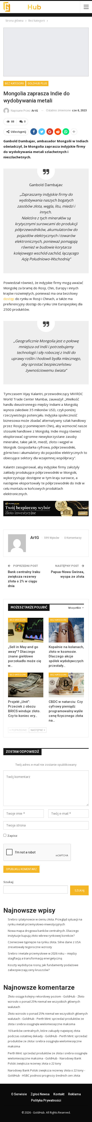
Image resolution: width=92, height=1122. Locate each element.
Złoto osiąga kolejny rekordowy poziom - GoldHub (41, 996)
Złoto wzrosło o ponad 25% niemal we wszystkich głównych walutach (46, 1001)
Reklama (74, 1094)
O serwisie (19, 1094)
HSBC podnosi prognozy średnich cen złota (51, 1075)
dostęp (8, 298)
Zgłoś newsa (40, 1094)
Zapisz (12, 836)
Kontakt (58, 1094)
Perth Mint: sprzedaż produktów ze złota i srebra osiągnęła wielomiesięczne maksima (47, 1041)
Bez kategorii (14, 83)
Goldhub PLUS (37, 83)
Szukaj (8, 882)
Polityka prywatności (46, 1100)
